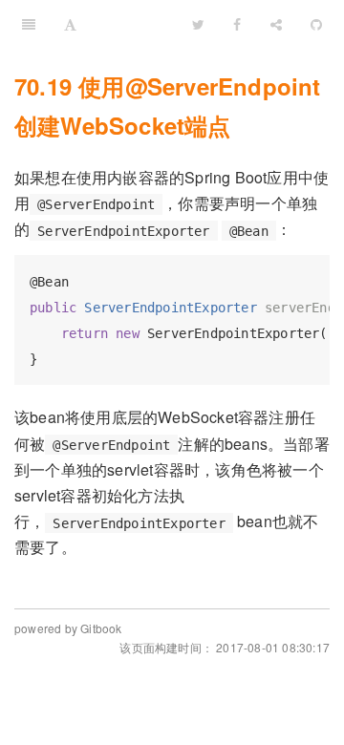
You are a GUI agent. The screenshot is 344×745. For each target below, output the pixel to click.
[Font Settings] (70, 24)
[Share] (276, 24)
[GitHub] (316, 24)
